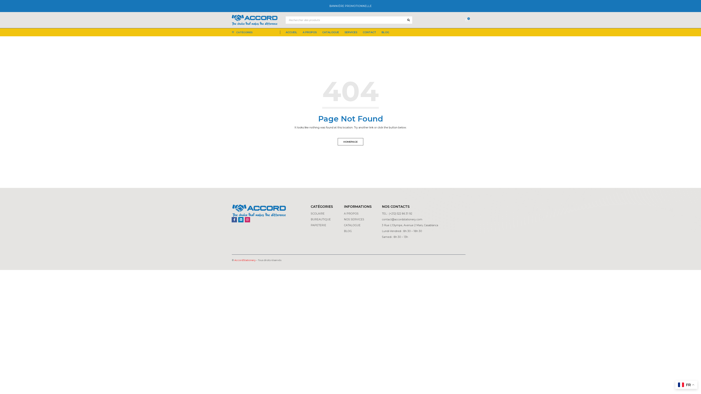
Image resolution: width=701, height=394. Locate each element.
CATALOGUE (352, 225)
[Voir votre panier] (466, 20)
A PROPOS (351, 213)
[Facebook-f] (234, 219)
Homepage (350, 141)
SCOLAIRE (318, 213)
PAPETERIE (318, 225)
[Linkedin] (241, 219)
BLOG (348, 231)
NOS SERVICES (354, 219)
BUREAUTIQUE (321, 219)
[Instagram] (247, 219)
